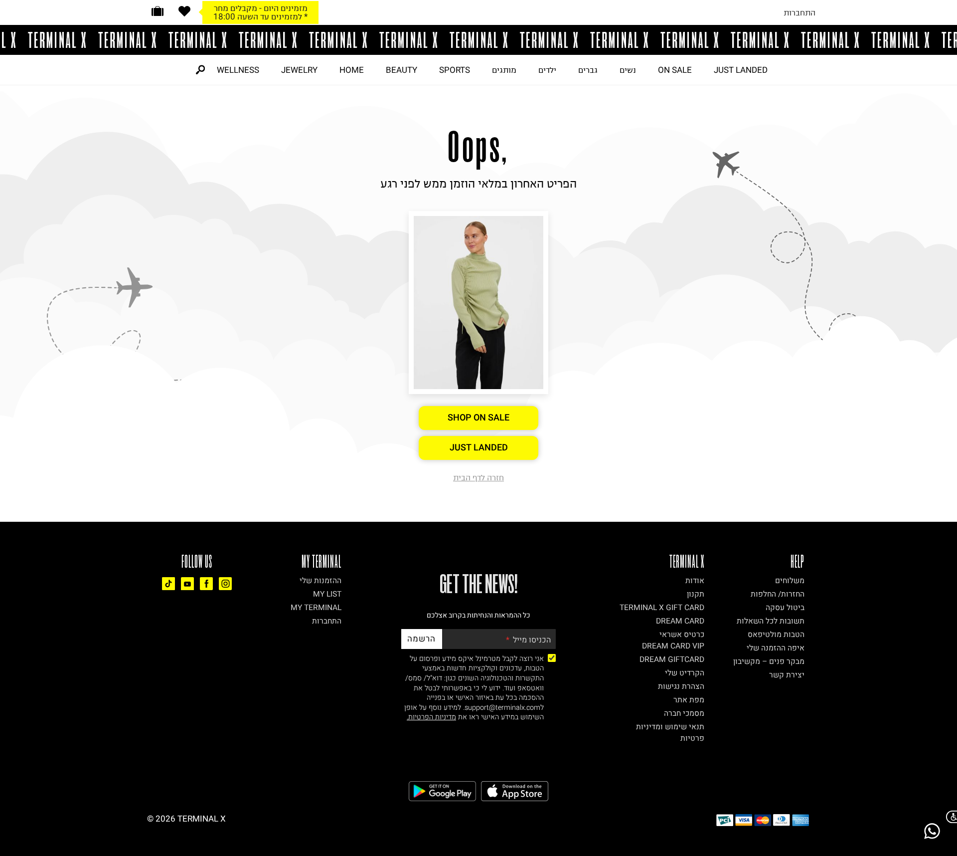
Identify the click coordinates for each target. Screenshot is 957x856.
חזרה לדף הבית (478, 477)
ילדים (547, 70)
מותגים (504, 70)
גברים (588, 70)
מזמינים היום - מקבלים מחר (261, 8)
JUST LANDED (741, 70)
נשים (628, 70)
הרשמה (421, 639)
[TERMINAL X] (478, 40)
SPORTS (454, 70)
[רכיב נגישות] (949, 817)
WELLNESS (238, 70)
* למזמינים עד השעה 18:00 (260, 16)
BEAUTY (401, 70)
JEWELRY (299, 70)
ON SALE (675, 70)
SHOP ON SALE (478, 418)
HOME (351, 70)
